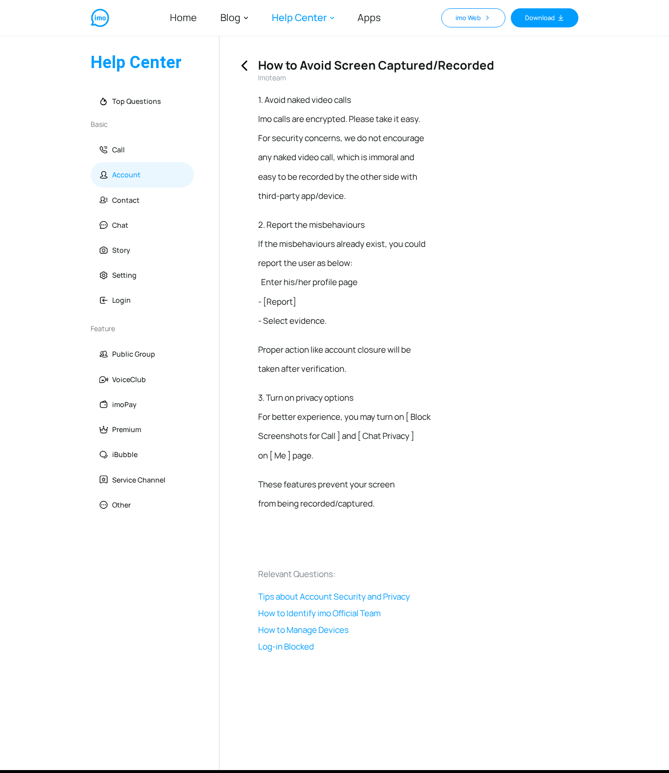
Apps (369, 17)
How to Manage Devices (303, 630)
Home (183, 17)
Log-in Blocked (286, 646)
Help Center (299, 18)
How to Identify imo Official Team (319, 613)
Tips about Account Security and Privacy (334, 596)
